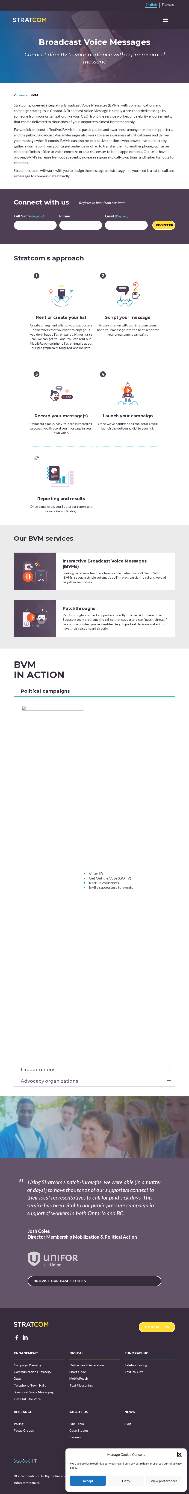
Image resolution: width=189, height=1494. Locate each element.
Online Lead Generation (86, 1365)
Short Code (77, 1372)
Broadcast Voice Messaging (34, 1392)
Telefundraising (135, 1365)
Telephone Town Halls (30, 1385)
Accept (88, 1481)
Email (116, 216)
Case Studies (79, 1430)
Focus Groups (24, 1430)
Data (17, 1378)
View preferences (164, 1481)
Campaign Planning (27, 1365)
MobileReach (78, 1378)
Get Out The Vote (27, 1399)
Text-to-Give (134, 1372)
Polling (19, 1424)
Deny (126, 1481)
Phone (64, 216)
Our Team (76, 1424)
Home (23, 95)
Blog (127, 1424)
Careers (75, 1437)
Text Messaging (81, 1385)
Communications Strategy (32, 1372)
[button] (179, 1454)
